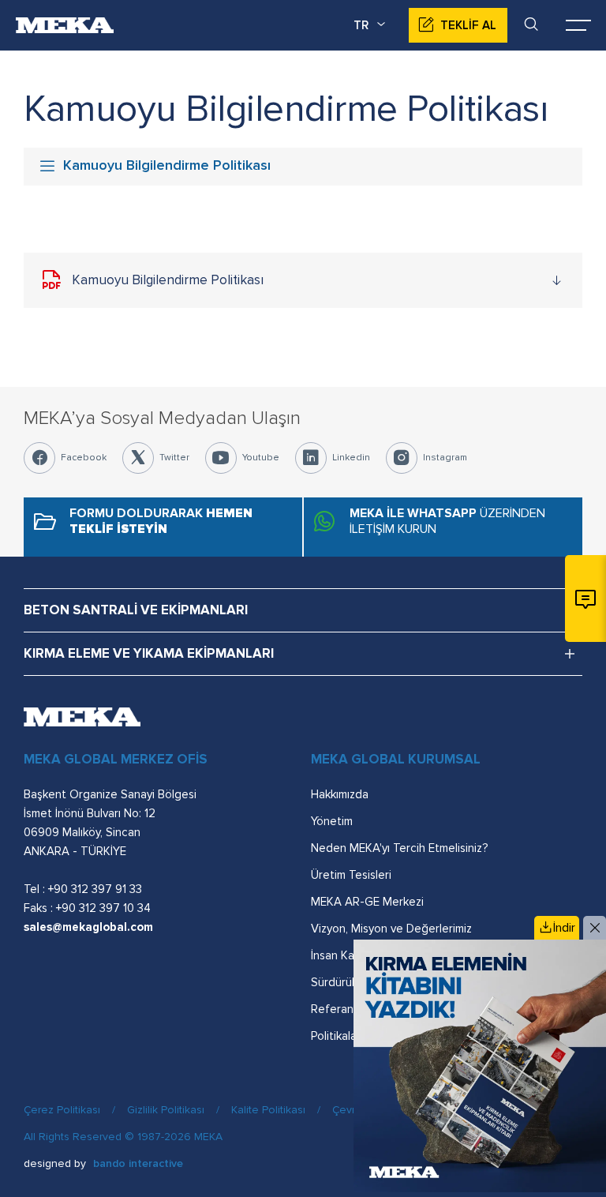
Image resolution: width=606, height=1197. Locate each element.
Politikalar (336, 1036)
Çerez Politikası (62, 1109)
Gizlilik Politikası (165, 1109)
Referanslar (341, 1009)
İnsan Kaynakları (352, 955)
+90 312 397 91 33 (95, 889)
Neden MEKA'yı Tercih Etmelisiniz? (399, 848)
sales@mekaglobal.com (88, 927)
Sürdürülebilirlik (350, 982)
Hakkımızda (339, 794)
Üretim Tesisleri (351, 875)
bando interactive (138, 1163)
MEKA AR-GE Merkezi (367, 902)
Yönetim (332, 821)
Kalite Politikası (268, 1109)
